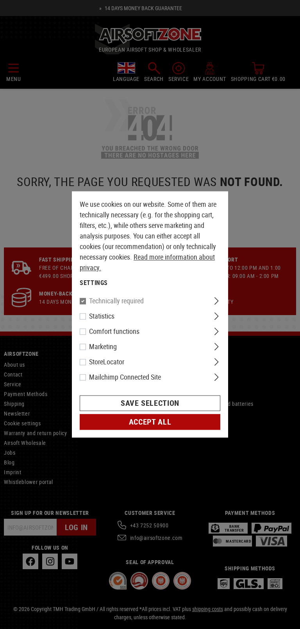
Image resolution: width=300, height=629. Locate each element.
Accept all (150, 422)
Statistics (101, 316)
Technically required (116, 301)
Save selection (150, 403)
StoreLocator (106, 362)
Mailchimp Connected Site (125, 377)
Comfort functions (114, 331)
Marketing (103, 346)
